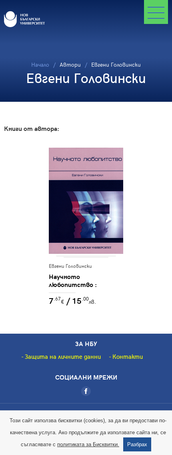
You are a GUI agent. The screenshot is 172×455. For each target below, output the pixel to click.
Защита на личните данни (63, 356)
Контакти (127, 356)
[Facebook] (86, 391)
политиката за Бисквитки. (88, 444)
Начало (40, 64)
